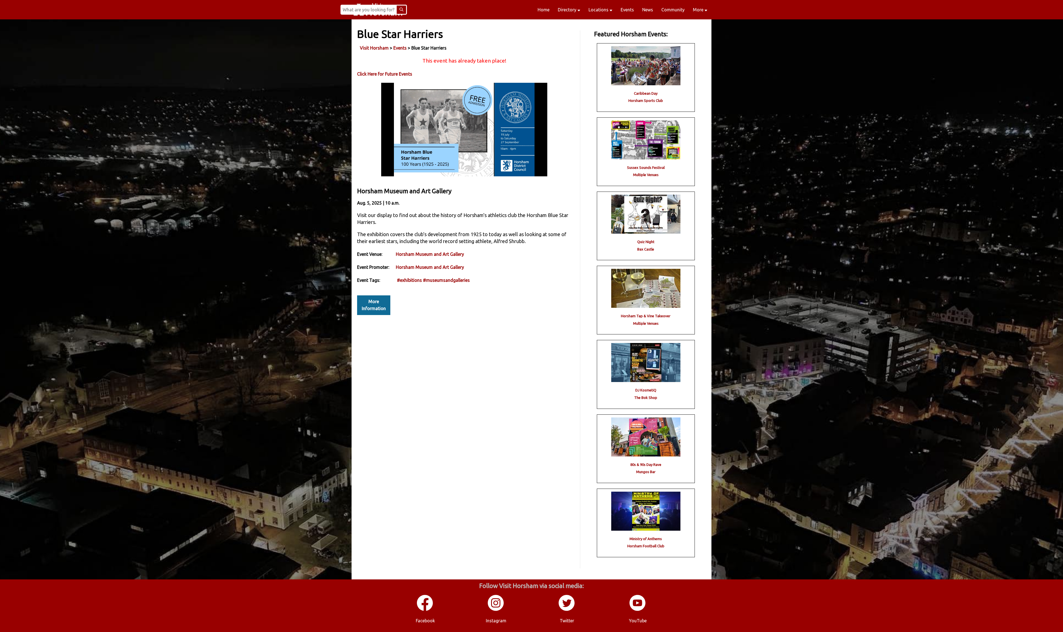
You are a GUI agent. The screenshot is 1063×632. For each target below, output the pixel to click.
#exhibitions (409, 280)
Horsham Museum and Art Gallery (430, 254)
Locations (599, 9)
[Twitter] (567, 609)
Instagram (496, 620)
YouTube (638, 620)
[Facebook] (425, 609)
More (699, 9)
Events (627, 9)
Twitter (567, 620)
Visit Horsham (374, 47)
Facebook (425, 620)
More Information (374, 305)
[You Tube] (637, 609)
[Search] (401, 10)
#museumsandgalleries (446, 280)
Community (673, 9)
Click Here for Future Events (384, 73)
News (647, 9)
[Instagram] (496, 609)
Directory (567, 9)
